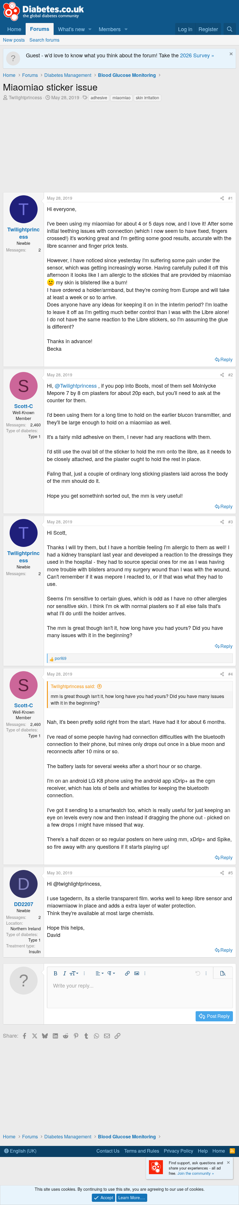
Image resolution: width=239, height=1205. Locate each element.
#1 (230, 198)
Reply (226, 359)
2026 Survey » (197, 55)
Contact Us (107, 1150)
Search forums (44, 39)
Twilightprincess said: (73, 686)
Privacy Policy (178, 1150)
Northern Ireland (25, 928)
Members (110, 29)
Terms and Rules (141, 1150)
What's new (71, 29)
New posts (14, 39)
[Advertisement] (119, 145)
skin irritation (147, 97)
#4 (230, 674)
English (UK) (22, 1150)
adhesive (99, 97)
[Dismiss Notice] (230, 55)
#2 (230, 375)
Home (14, 29)
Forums (39, 29)
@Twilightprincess (76, 385)
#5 (230, 873)
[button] (90, 29)
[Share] (222, 198)
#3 (230, 521)
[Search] (230, 29)
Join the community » (196, 1173)
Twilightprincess (25, 97)
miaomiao (122, 97)
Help (203, 1150)
